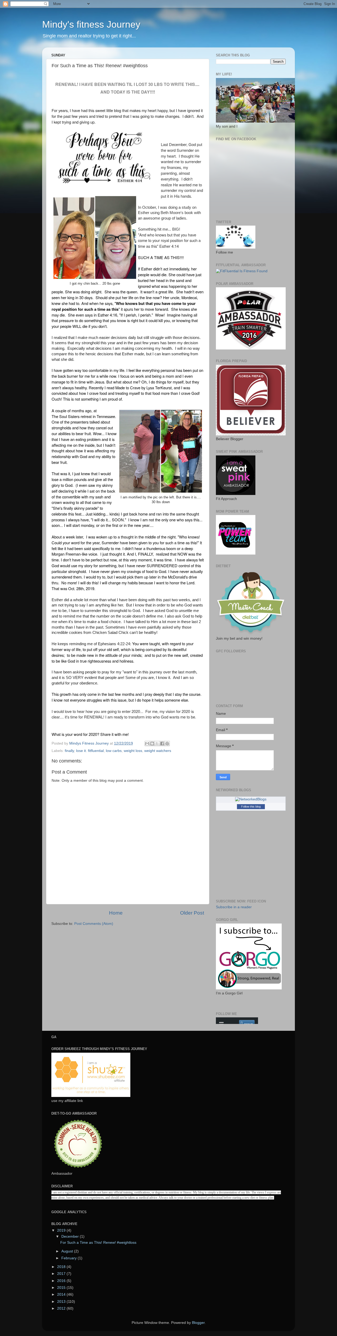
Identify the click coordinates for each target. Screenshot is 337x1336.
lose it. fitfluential (90, 751)
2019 (62, 1230)
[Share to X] (157, 743)
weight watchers (157, 751)
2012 (62, 1308)
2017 (62, 1274)
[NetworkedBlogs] (250, 799)
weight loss (133, 751)
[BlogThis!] (152, 743)
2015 (62, 1288)
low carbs (114, 751)
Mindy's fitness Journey (91, 24)
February (69, 1258)
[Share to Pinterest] (167, 743)
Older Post (192, 913)
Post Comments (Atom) (93, 924)
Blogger (198, 1323)
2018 (62, 1267)
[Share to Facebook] (162, 743)
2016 (62, 1281)
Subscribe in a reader (234, 907)
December (70, 1236)
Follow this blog (251, 806)
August (67, 1251)
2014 (62, 1294)
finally (69, 751)
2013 (62, 1302)
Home (116, 913)
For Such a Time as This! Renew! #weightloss (98, 1243)
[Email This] (147, 743)
